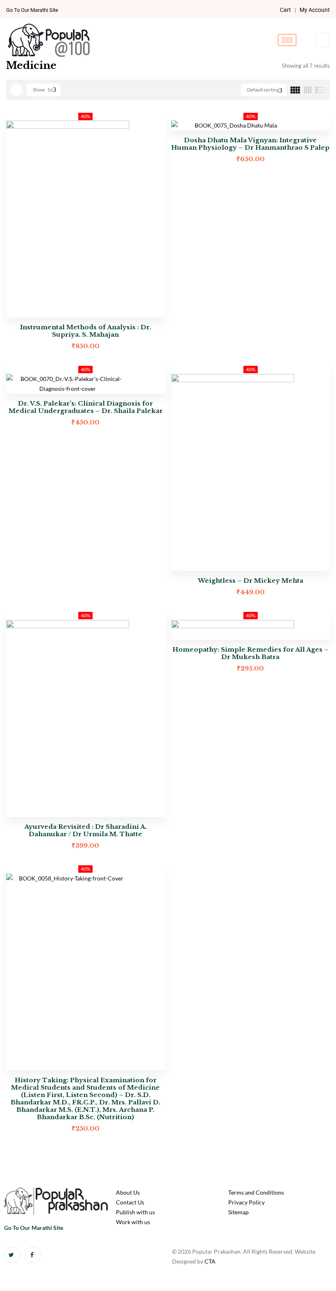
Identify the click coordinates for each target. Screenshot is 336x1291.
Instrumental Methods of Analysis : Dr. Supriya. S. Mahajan (85, 330)
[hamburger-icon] (287, 40)
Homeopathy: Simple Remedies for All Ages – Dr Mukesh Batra (251, 653)
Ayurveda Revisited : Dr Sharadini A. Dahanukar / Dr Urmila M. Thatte (85, 830)
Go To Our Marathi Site (32, 10)
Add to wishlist (155, 121)
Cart (285, 10)
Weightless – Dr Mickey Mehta (250, 580)
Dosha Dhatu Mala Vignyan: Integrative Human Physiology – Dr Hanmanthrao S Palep (250, 143)
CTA (210, 1261)
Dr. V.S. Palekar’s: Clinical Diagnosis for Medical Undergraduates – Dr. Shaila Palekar (86, 407)
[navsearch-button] (323, 40)
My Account (315, 10)
